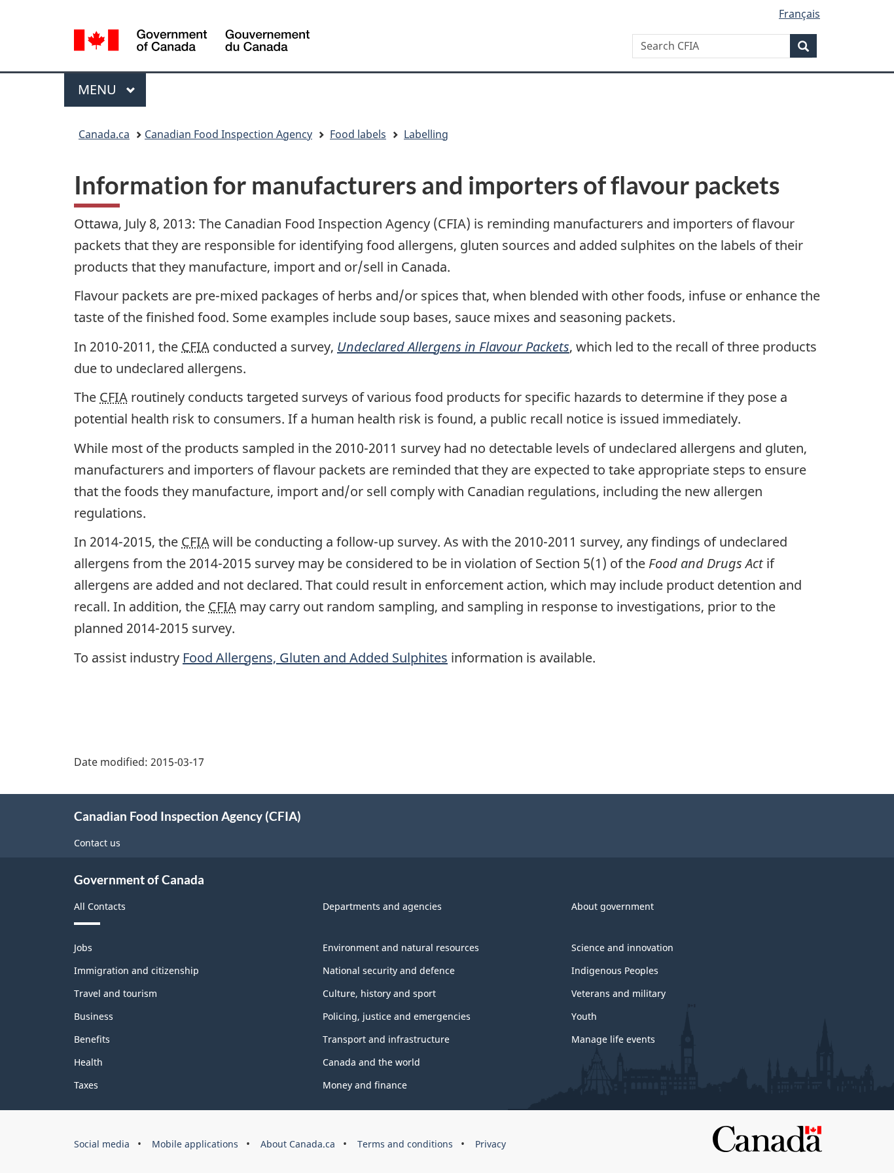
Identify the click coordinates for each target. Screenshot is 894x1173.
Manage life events (613, 1039)
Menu (99, 89)
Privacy (490, 1144)
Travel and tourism (115, 993)
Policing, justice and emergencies (397, 1016)
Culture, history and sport (379, 993)
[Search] (803, 46)
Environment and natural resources (401, 947)
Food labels (358, 134)
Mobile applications (195, 1144)
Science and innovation (622, 947)
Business (93, 1016)
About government (612, 906)
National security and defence (389, 970)
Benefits (92, 1039)
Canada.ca (104, 134)
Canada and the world (371, 1062)
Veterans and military (618, 993)
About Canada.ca (297, 1144)
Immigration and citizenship (136, 970)
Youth (584, 1016)
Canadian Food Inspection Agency (228, 134)
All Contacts (100, 906)
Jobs (83, 947)
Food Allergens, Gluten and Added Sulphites (315, 657)
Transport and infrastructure (386, 1039)
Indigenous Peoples (614, 970)
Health (88, 1062)
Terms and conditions (405, 1144)
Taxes (86, 1085)
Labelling (426, 134)
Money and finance (365, 1085)
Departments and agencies (382, 906)
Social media (102, 1144)
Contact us (97, 843)
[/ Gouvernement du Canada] (192, 42)
